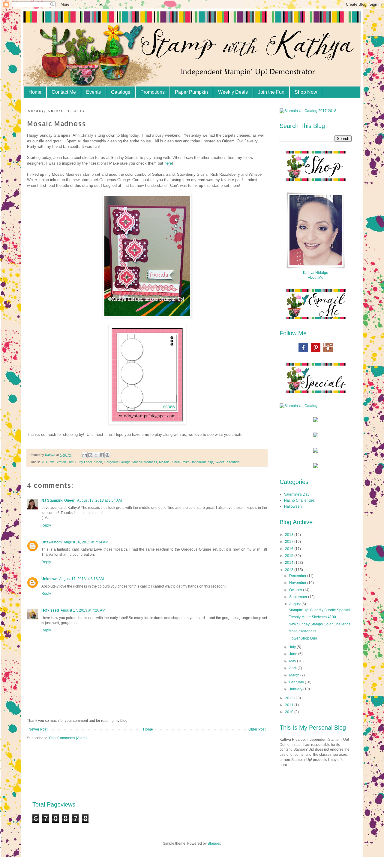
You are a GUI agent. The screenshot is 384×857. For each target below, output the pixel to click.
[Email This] (85, 455)
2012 (289, 698)
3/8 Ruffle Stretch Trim (57, 462)
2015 (289, 556)
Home (34, 92)
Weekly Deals (233, 92)
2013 (289, 570)
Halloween (293, 506)
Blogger (214, 843)
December (298, 576)
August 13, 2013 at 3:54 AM (99, 500)
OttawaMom (51, 542)
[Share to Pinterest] (107, 455)
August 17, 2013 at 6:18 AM (81, 579)
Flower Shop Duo (303, 638)
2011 (289, 705)
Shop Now (306, 92)
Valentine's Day (296, 494)
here (168, 163)
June (293, 654)
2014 (289, 563)
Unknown (49, 579)
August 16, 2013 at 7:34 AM (86, 542)
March (294, 675)
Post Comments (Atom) (68, 738)
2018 (289, 535)
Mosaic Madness (144, 462)
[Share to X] (96, 455)
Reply (46, 525)
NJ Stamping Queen (58, 500)
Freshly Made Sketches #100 (312, 617)
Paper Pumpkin (191, 92)
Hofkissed (50, 610)
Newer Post (37, 729)
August (295, 604)
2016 (289, 549)
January (296, 689)
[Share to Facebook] (102, 455)
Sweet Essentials (227, 462)
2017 (289, 541)
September (298, 597)
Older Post (257, 729)
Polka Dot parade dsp (197, 462)
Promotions (152, 92)
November (298, 583)
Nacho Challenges (299, 500)
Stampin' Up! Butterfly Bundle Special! (319, 610)
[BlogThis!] (90, 455)
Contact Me (64, 92)
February (297, 682)
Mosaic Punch (169, 462)
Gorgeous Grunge (117, 462)
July (293, 647)
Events (93, 92)
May (293, 661)
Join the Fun (271, 92)
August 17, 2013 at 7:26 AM (83, 610)
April (293, 668)
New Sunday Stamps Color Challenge (320, 624)
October (296, 590)
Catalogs (120, 92)
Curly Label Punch (88, 462)
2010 (289, 712)
